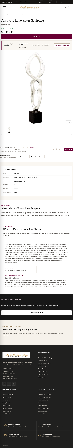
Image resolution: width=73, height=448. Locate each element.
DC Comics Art (6, 400)
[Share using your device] (39, 156)
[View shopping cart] (69, 7)
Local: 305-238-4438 (7, 376)
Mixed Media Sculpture (44, 400)
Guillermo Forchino (7, 408)
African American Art (7, 394)
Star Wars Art (41, 402)
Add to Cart (36, 36)
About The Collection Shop (45, 358)
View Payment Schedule (62, 45)
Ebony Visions (6, 405)
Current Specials (42, 411)
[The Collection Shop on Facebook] (4, 384)
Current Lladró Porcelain (44, 394)
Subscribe (67, 2)
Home (2, 14)
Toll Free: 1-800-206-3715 (9, 373)
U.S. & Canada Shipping (44, 363)
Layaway (60, 2)
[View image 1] (9, 130)
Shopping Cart (41, 377)
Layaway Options (42, 360)
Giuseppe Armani (6, 397)
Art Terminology (42, 366)
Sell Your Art (51, 2)
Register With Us (42, 371)
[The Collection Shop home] (35, 7)
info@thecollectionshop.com (9, 378)
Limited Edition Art (7, 411)
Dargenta (7, 14)
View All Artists (6, 413)
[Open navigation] (4, 7)
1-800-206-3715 (42, 2)
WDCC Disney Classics (44, 408)
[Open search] (65, 7)
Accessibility (41, 368)
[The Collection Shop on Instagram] (9, 384)
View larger (68, 121)
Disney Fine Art (6, 402)
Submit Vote (68, 149)
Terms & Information (52, 441)
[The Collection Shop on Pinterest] (13, 384)
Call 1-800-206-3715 (36, 313)
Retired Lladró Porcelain (44, 397)
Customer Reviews (43, 374)
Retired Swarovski (43, 405)
